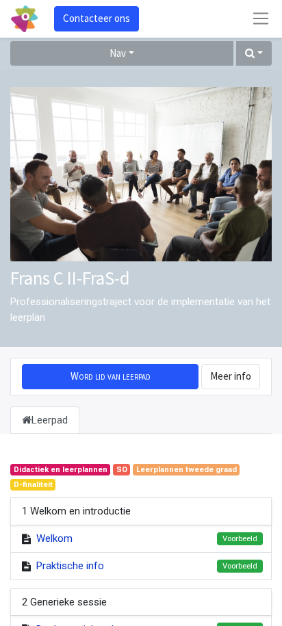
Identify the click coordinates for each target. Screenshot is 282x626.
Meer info (230, 375)
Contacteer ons (96, 18)
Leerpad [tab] (49, 420)
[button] (254, 53)
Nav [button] (118, 53)
